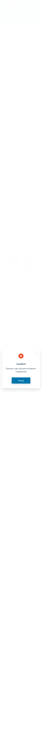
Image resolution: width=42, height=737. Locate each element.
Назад (21, 380)
